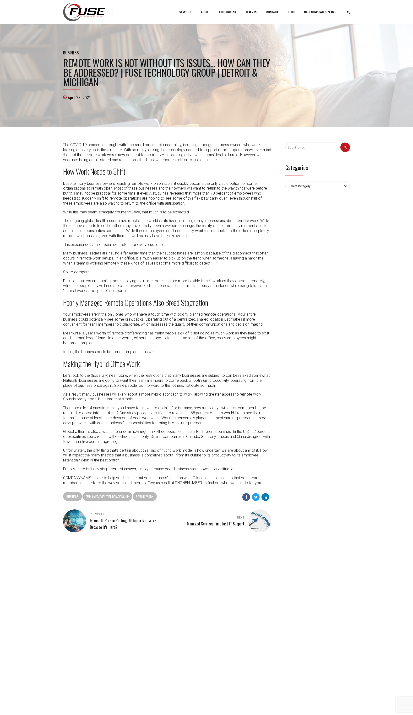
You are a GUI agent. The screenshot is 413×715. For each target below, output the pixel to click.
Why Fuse (144, 620)
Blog (140, 613)
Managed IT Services (225, 613)
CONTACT (272, 12)
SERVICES (185, 12)
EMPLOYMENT (227, 12)
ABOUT (205, 12)
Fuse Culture (145, 627)
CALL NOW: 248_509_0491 (320, 12)
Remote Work (144, 496)
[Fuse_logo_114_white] (76, 570)
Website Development (226, 634)
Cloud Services (221, 627)
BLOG (291, 12)
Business (71, 52)
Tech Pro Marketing (259, 704)
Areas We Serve (285, 704)
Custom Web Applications (229, 620)
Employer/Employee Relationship (107, 496)
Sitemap (143, 634)
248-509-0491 (78, 604)
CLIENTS (251, 12)
